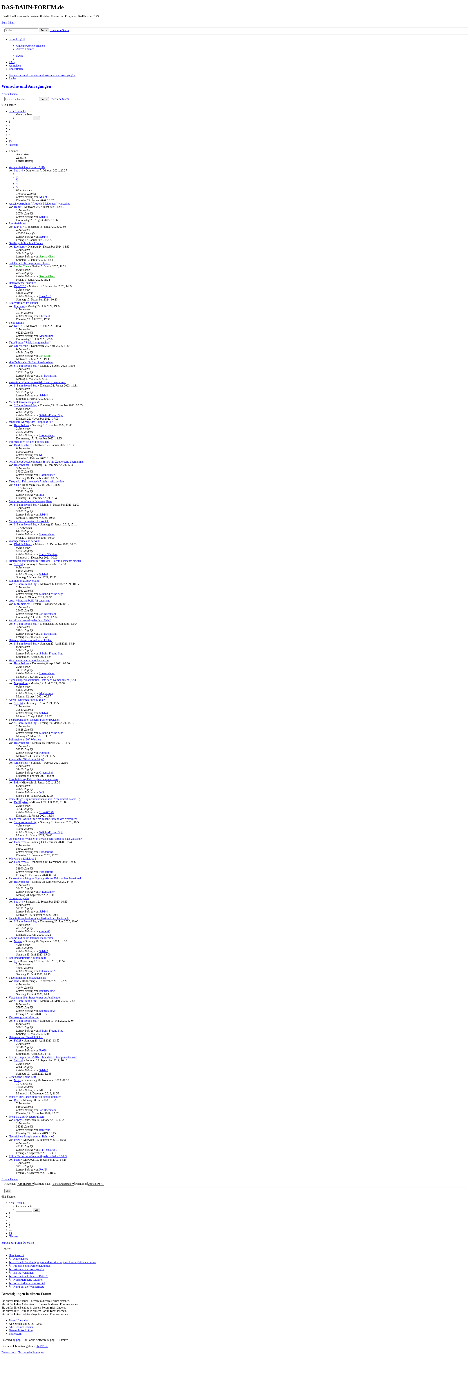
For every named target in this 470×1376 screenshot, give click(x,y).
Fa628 (17, 1040)
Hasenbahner (21, 425)
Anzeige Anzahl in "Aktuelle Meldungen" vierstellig (39, 203)
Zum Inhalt (7, 22)
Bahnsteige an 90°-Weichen (25, 739)
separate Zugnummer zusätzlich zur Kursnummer (37, 382)
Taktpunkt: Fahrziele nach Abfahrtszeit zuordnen (37, 481)
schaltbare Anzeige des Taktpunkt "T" (31, 421)
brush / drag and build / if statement (29, 600)
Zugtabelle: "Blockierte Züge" (26, 759)
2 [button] (9, 124)
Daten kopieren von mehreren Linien (30, 640)
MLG (17, 1080)
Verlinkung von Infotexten (24, 1017)
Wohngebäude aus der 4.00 (24, 541)
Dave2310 (20, 286)
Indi (41, 494)
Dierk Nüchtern (23, 445)
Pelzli (17, 1139)
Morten (18, 941)
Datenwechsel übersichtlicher (26, 1037)
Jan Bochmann (48, 375)
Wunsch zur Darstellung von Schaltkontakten (35, 1096)
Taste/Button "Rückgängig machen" (30, 342)
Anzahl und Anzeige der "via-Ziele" (30, 620)
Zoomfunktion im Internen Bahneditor (31, 938)
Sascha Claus (47, 256)
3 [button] (9, 128)
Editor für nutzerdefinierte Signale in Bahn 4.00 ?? (38, 1156)
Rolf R (43, 1169)
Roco (17, 1100)
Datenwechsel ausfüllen (22, 282)
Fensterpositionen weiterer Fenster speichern (34, 719)
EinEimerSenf (22, 603)
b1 (40, 455)
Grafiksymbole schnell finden (26, 243)
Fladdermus (21, 842)
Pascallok (44, 752)
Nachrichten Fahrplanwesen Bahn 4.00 (31, 1136)
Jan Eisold (45, 355)
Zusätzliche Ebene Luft (22, 1076)
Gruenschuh (21, 345)
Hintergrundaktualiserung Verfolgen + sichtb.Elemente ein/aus (45, 560)
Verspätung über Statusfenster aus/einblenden (35, 997)
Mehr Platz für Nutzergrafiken (26, 1116)
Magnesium (46, 335)
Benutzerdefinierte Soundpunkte (27, 957)
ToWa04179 (46, 812)
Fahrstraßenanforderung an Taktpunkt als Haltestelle (39, 918)
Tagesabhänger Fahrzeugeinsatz (27, 977)
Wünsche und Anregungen (26, 86)
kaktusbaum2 (47, 971)
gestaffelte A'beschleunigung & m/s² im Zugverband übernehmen (46, 461)
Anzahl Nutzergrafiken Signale (27, 699)
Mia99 (43, 196)
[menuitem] (30, 45)
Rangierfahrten (17, 223)
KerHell (18, 326)
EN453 (18, 226)
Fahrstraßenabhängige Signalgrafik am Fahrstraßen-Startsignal (45, 878)
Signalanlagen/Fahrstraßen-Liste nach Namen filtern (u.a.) (42, 679)
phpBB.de (42, 1346)
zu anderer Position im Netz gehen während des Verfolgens (43, 818)
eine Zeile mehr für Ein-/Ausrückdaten (31, 362)
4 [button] (9, 131)
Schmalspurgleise (19, 898)
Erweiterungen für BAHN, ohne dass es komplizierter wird (43, 1057)
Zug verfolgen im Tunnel (23, 302)
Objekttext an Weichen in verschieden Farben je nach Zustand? (45, 838)
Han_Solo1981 (48, 1149)
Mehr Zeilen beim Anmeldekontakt (29, 521)
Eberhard (19, 246)
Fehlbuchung (16, 322)
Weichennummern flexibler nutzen (29, 660)
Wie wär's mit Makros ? (22, 858)
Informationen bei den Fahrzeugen (29, 441)
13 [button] (10, 141)
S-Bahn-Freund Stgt (25, 365)
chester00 (44, 931)
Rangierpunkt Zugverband (24, 580)
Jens (16, 981)
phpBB (20, 1339)
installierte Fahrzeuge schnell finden (29, 263)
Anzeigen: (10, 1183)
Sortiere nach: (43, 1183)
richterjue (44, 1129)
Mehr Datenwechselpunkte (24, 402)
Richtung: (81, 1183)
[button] (17, 111)
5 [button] (9, 134)
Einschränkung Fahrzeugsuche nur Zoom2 (33, 779)
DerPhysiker (21, 802)
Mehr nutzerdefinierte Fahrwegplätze (30, 501)
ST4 (16, 484)
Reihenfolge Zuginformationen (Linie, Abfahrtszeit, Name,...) (44, 799)
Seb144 (18, 170)
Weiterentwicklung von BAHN (27, 167)
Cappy (18, 1119)
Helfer (17, 206)
